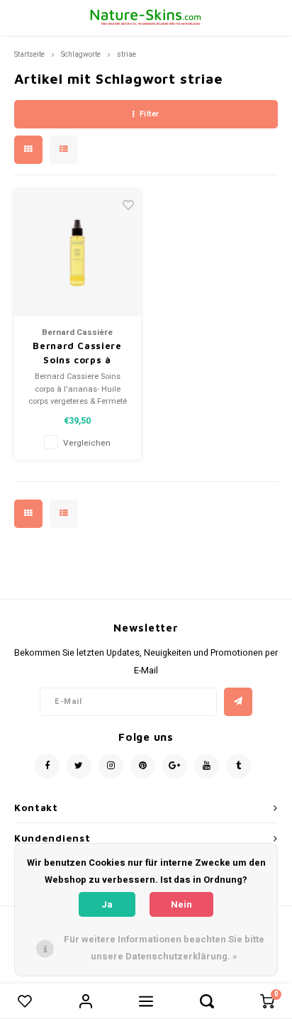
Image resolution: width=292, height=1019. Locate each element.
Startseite (29, 54)
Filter (149, 114)
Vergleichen (87, 443)
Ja (107, 904)
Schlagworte (81, 54)
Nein (181, 904)
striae (126, 54)
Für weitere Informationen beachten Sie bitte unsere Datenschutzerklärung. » (164, 947)
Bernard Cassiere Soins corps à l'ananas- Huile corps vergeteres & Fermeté (77, 353)
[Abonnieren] (238, 702)
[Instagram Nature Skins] (111, 766)
